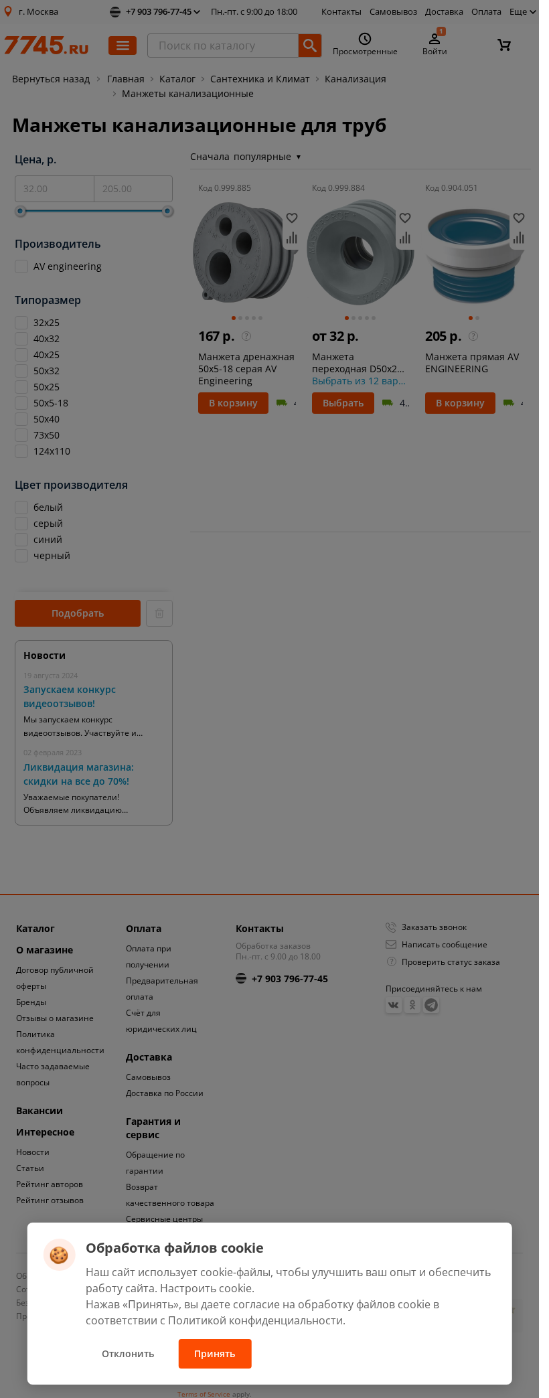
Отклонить (128, 1353)
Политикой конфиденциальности (255, 1320)
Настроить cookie (206, 1288)
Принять (214, 1353)
